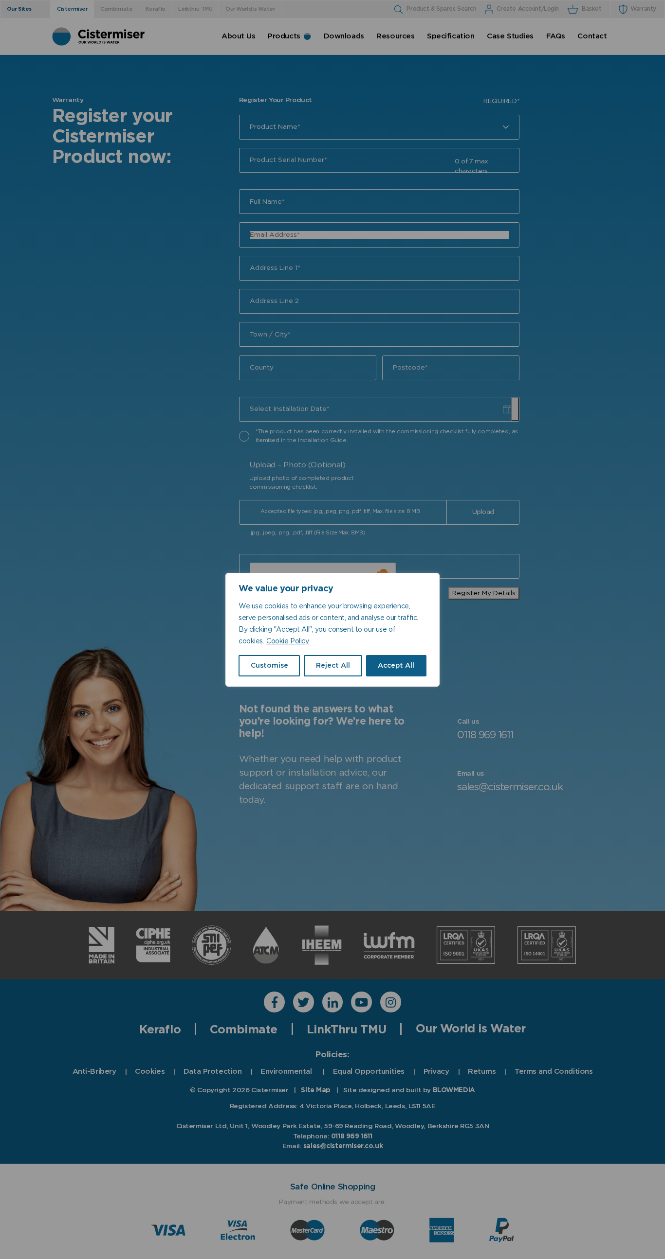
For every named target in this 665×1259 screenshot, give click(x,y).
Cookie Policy (287, 641)
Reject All (333, 665)
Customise (269, 665)
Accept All (396, 665)
